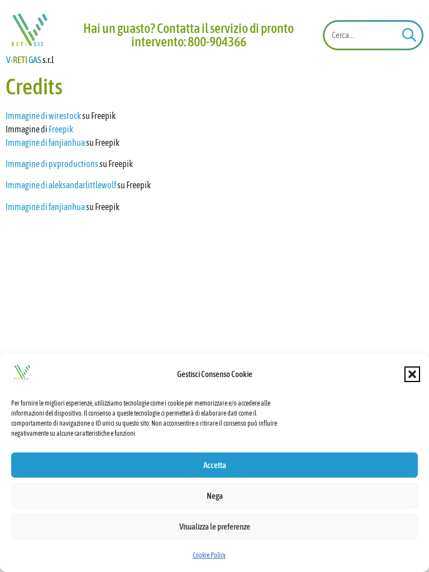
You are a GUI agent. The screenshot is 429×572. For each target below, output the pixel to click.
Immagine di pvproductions (52, 164)
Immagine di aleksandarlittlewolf (61, 185)
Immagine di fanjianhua (45, 142)
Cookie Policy (209, 555)
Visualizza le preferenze (214, 526)
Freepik (61, 129)
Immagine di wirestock (43, 116)
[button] (412, 374)
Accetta (214, 465)
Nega (215, 495)
